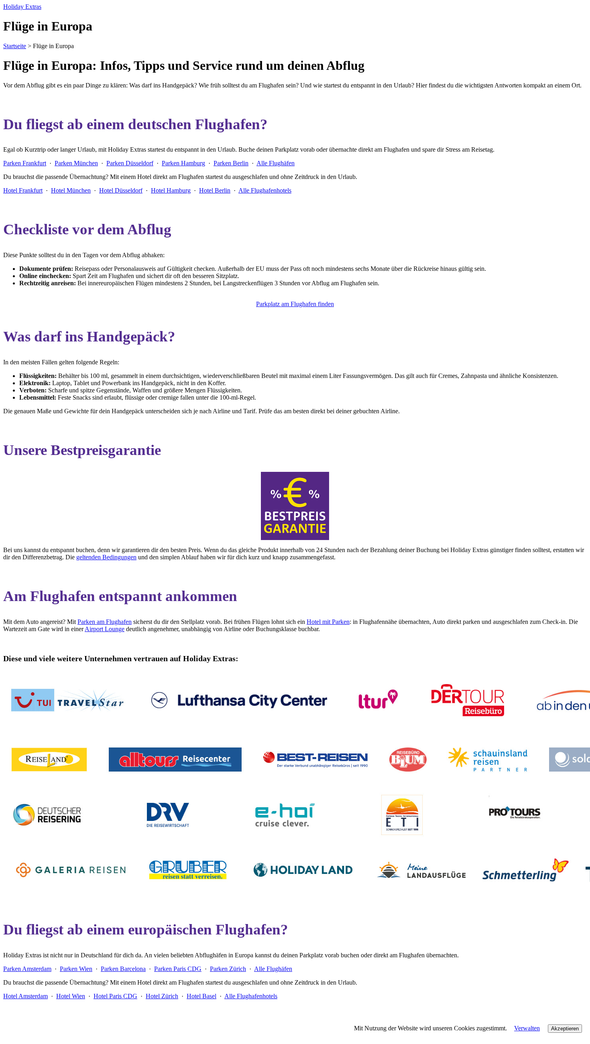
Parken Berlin (231, 163)
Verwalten (527, 1028)
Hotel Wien (70, 996)
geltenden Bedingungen (106, 557)
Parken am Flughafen (104, 621)
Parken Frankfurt (24, 163)
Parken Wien (76, 968)
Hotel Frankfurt (23, 190)
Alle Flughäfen (275, 163)
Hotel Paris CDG (115, 996)
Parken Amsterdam (27, 968)
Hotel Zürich (162, 996)
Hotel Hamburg (171, 190)
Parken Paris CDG (177, 968)
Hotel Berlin (214, 190)
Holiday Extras (22, 6)
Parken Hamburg (183, 163)
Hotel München (71, 190)
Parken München (76, 163)
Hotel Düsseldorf (120, 190)
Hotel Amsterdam (25, 996)
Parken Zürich (228, 968)
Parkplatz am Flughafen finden (295, 304)
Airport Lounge (104, 629)
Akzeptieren (565, 1029)
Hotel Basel (201, 996)
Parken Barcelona (123, 968)
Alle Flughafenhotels (264, 190)
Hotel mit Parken (328, 621)
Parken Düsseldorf (129, 163)
